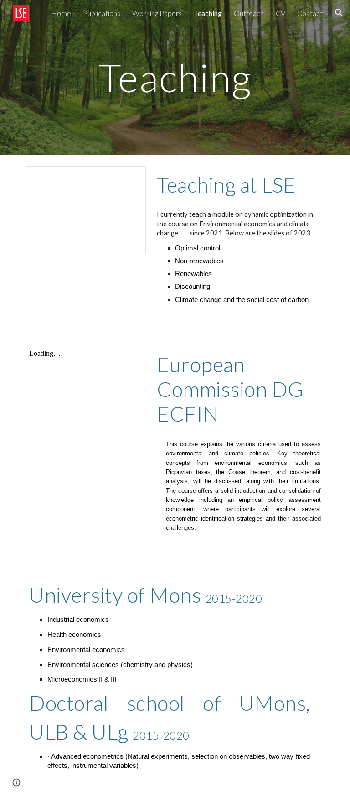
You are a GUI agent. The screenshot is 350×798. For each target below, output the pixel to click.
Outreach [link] (249, 13)
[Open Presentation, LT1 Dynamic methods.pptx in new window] (128, 178)
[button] (339, 13)
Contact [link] (310, 13)
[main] (175, 77)
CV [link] (280, 13)
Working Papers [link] (157, 13)
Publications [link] (101, 13)
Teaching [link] (208, 13)
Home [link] (61, 13)
